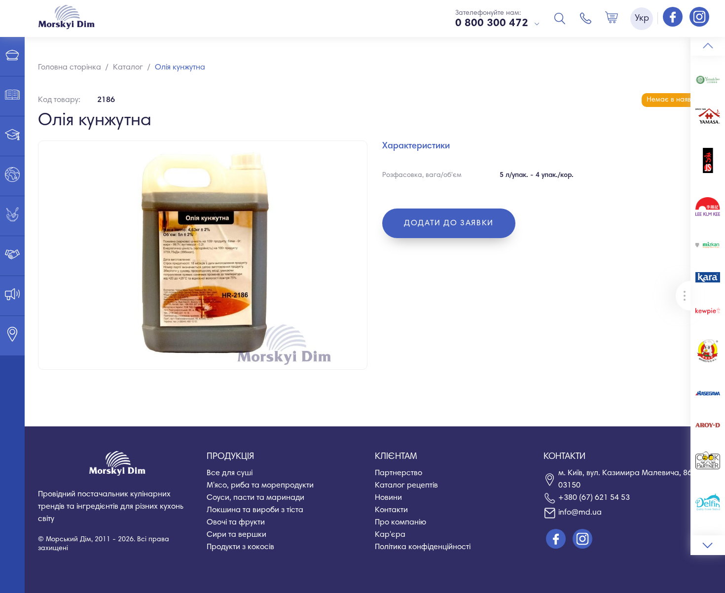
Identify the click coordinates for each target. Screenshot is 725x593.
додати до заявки (449, 223)
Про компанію (400, 522)
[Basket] (611, 18)
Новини (388, 498)
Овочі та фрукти (236, 522)
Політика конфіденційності (423, 547)
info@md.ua (580, 513)
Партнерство (398, 473)
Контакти (391, 510)
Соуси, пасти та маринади (255, 498)
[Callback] (586, 18)
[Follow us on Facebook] (673, 18)
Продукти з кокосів (240, 547)
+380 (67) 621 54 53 (594, 498)
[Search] (560, 18)
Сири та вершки (236, 535)
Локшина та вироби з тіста (255, 510)
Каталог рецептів (406, 485)
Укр (642, 18)
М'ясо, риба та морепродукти (260, 485)
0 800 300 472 (491, 23)
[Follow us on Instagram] (699, 18)
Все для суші (230, 473)
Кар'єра (390, 535)
